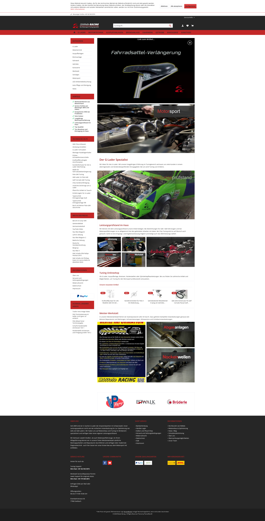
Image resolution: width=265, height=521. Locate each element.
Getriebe (76, 64)
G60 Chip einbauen (79, 144)
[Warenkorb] (192, 26)
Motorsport (76, 78)
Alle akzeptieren (176, 6)
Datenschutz (77, 286)
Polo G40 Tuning (78, 174)
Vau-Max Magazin (79, 232)
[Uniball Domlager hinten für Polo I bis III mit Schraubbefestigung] (181, 294)
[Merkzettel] (187, 26)
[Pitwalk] (115, 401)
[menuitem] (188, 17)
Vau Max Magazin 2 (79, 237)
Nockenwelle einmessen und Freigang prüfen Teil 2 (82, 332)
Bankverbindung (142, 426)
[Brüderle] (146, 401)
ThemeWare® (148, 514)
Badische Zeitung (79, 240)
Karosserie (76, 68)
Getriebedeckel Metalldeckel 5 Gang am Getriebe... (134, 302)
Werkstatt (76, 71)
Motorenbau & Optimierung (178, 428)
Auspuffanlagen (78, 53)
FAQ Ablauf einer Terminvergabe (78, 322)
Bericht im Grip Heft (79, 221)
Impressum (76, 289)
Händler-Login (141, 428)
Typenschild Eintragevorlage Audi (80, 197)
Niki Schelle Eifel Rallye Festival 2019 (81, 254)
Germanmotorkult (79, 226)
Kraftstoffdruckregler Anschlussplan (80, 161)
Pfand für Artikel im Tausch (82, 190)
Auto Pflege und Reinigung (82, 85)
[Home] (74, 32)
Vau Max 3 (76, 251)
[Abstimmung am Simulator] (109, 244)
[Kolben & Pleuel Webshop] (170, 252)
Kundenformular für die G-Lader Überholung (82, 166)
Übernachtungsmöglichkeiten (179, 438)
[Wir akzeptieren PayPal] (82, 296)
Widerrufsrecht (78, 283)
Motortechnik (77, 50)
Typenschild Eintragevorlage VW (79, 202)
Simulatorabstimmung (176, 433)
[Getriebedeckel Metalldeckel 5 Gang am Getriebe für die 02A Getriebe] (134, 294)
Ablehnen (164, 6)
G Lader (75, 46)
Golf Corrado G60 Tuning (81, 180)
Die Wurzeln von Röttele (177, 426)
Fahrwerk (76, 61)
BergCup (76, 248)
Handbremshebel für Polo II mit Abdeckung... (110, 302)
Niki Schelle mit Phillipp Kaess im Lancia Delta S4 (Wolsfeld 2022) (81, 260)
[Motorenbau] (109, 259)
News (74, 89)
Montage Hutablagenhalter (82, 153)
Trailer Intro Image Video (81, 311)
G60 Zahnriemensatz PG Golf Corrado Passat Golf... (158, 302)
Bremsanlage (77, 57)
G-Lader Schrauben (79, 150)
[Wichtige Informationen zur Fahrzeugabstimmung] (121, 352)
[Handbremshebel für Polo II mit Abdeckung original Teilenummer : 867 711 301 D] (110, 294)
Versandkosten (128, 512)
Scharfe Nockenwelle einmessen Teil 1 (80, 327)
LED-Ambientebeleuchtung (82, 82)
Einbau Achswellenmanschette (81, 156)
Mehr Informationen (78, 9)
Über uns (76, 275)
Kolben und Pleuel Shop (144, 431)
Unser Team (173, 441)
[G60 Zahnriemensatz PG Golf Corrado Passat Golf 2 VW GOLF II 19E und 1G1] (157, 294)
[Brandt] (177, 401)
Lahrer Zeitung (78, 235)
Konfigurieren (190, 6)
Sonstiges (76, 75)
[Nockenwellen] (170, 365)
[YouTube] (110, 463)
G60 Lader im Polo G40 (80, 177)
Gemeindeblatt (78, 223)
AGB (137, 441)
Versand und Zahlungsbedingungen (80, 279)
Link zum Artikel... (146, 39)
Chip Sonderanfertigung (81, 183)
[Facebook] (105, 463)
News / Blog (173, 431)
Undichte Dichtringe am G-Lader (82, 187)
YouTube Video (78, 229)
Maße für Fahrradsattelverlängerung (82, 171)
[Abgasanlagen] (170, 334)
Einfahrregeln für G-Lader (81, 193)
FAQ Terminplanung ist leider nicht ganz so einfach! (81, 316)
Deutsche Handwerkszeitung (79, 244)
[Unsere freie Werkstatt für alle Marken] (133, 259)
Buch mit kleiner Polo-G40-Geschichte (82, 206)
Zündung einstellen (79, 147)
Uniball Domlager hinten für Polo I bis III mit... (181, 302)
